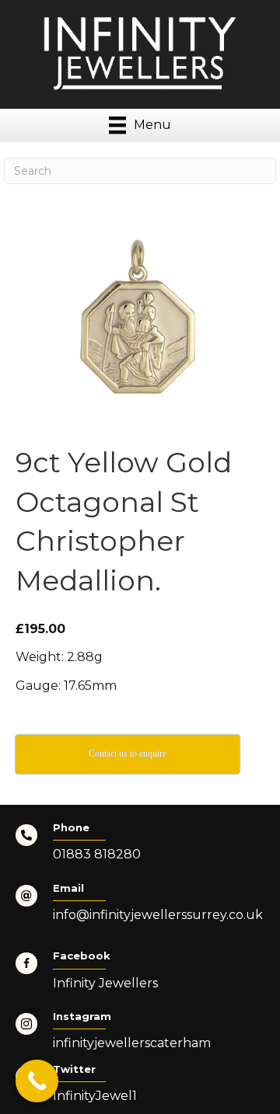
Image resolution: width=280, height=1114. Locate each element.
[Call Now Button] (37, 1081)
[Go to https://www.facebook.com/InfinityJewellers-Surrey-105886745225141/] (140, 975)
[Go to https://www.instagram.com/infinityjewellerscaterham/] (140, 1035)
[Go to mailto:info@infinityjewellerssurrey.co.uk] (140, 907)
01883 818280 (97, 854)
